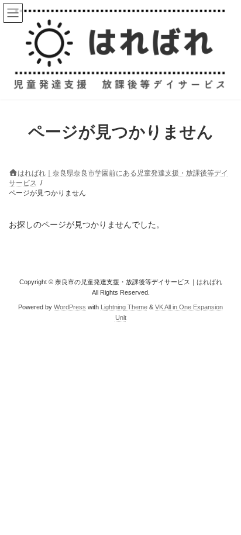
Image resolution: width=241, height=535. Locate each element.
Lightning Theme (124, 306)
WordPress (70, 306)
